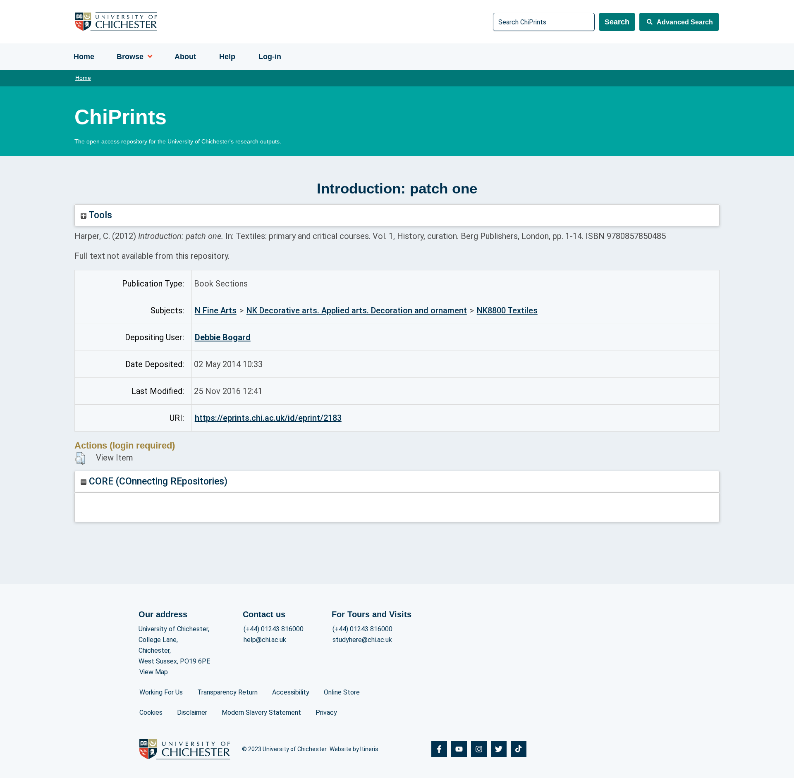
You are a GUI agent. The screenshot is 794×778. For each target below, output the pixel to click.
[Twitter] (499, 749)
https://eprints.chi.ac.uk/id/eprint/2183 (268, 418)
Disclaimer (192, 712)
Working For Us (161, 692)
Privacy (326, 712)
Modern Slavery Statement (261, 712)
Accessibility (290, 692)
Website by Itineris (354, 749)
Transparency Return (227, 692)
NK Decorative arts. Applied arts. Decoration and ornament (356, 310)
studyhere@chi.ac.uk (362, 640)
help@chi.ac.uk (265, 640)
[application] (147, 56)
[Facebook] (439, 749)
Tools (99, 215)
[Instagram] (479, 749)
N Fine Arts (216, 310)
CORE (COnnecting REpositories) (156, 481)
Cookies (151, 712)
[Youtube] (459, 749)
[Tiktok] (518, 749)
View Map (153, 672)
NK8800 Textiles (507, 310)
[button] (80, 458)
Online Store (342, 692)
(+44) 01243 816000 (274, 629)
